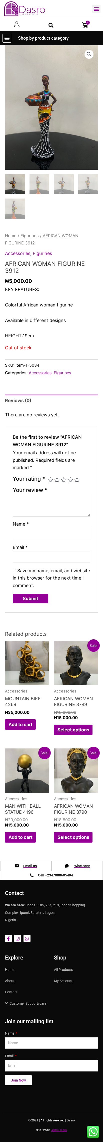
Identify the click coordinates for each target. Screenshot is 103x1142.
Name (21, 524)
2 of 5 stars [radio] (57, 480)
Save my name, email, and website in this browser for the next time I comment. (51, 578)
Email (20, 547)
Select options (73, 729)
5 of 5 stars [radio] (77, 480)
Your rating (29, 478)
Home (10, 235)
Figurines (29, 235)
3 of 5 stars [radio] (63, 480)
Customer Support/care (28, 1003)
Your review (30, 490)
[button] (96, 9)
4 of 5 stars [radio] (70, 480)
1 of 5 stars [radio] (50, 480)
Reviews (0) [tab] (18, 400)
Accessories (17, 253)
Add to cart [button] (20, 724)
